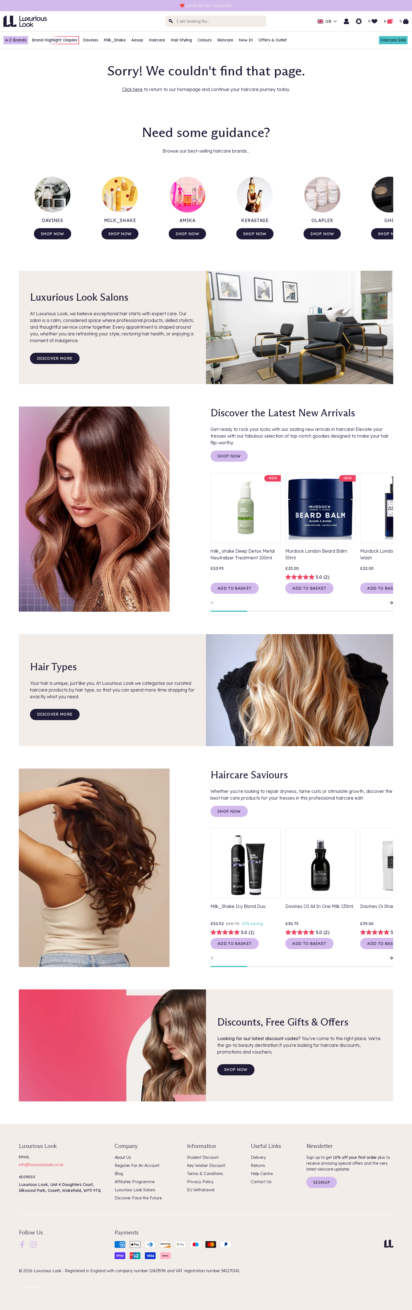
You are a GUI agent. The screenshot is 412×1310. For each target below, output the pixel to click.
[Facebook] (22, 1244)
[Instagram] (33, 1244)
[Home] (388, 1243)
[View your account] (346, 21)
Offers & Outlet (272, 40)
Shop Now (229, 456)
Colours (205, 40)
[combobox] (215, 21)
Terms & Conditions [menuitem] (205, 1173)
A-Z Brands (15, 40)
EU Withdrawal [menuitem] (200, 1189)
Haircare (157, 40)
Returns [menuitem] (258, 1165)
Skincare (225, 40)
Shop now (52, 233)
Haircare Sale (393, 40)
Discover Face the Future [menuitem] (138, 1198)
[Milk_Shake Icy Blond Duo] (246, 863)
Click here (132, 89)
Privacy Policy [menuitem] (200, 1181)
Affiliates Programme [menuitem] (134, 1181)
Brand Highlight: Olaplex (54, 40)
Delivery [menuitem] (258, 1157)
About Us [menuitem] (123, 1157)
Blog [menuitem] (119, 1173)
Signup (321, 1182)
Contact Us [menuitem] (261, 1181)
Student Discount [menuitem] (203, 1157)
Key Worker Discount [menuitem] (206, 1165)
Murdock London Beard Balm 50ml (316, 554)
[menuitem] (22, 1244)
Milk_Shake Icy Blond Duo (238, 906)
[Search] (171, 21)
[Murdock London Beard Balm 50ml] (320, 508)
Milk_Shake (115, 40)
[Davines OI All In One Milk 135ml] (320, 863)
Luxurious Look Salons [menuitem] (135, 1189)
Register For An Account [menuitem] (137, 1165)
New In (246, 40)
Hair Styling (181, 40)
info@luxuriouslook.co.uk (41, 1164)
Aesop (137, 40)
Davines (90, 40)
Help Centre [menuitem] (262, 1173)
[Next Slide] (388, 602)
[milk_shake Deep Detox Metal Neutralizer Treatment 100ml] (246, 508)
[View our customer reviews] (359, 21)
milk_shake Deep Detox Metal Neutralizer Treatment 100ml (242, 554)
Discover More (55, 358)
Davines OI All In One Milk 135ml (319, 906)
